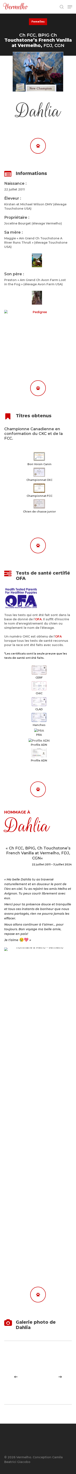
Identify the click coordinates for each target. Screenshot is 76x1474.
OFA (38, 619)
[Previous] (15, 1376)
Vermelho (16, 7)
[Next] (60, 1376)
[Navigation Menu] (70, 7)
